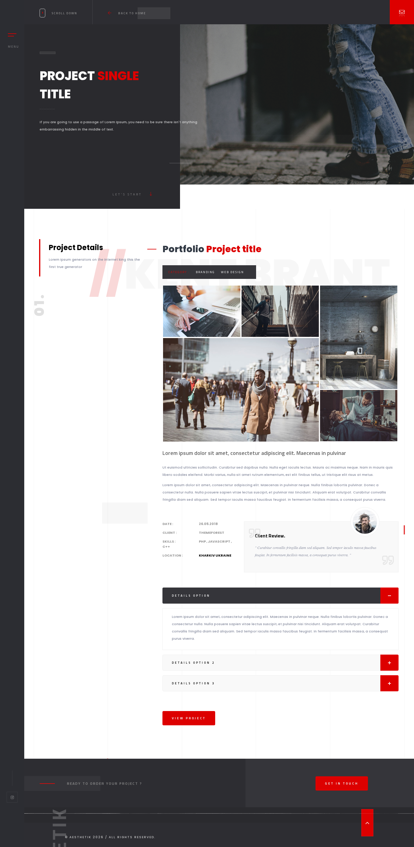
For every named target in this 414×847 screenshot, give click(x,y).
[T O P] (367, 822)
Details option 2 (193, 662)
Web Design (232, 272)
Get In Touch (342, 783)
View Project (189, 718)
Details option (191, 595)
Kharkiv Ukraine (215, 555)
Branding (205, 272)
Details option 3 (193, 683)
